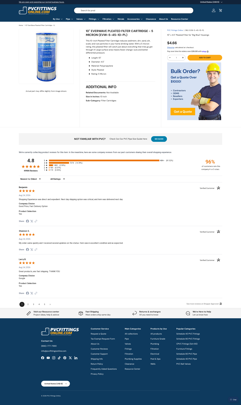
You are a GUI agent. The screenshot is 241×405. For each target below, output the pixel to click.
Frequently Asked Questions (104, 369)
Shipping (170, 47)
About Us (163, 19)
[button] (220, 10)
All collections (131, 333)
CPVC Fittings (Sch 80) (186, 343)
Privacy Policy (97, 374)
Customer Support (99, 354)
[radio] (120, 160)
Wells (152, 364)
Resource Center (179, 19)
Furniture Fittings (184, 349)
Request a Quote (98, 333)
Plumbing (154, 343)
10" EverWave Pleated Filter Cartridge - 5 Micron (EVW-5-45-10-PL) (40, 25)
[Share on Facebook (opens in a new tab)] (27, 221)
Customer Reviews (99, 349)
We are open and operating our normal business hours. (41, 2)
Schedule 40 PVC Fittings (188, 333)
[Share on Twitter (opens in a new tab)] (31, 221)
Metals (121, 19)
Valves (79, 19)
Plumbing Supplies (133, 359)
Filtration (107, 19)
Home (21, 25)
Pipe (68, 19)
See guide (159, 139)
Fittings (92, 19)
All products (156, 333)
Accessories (133, 19)
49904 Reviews (33, 171)
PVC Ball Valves (183, 364)
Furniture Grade (157, 338)
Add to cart (205, 57)
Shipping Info (97, 359)
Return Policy (97, 364)
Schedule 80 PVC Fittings (188, 338)
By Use (56, 19)
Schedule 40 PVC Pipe (186, 359)
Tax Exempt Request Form (103, 338)
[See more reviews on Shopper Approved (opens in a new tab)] (36, 221)
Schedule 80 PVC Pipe (186, 354)
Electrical (154, 354)
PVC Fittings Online (175, 30)
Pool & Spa (155, 359)
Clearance (151, 19)
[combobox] (133, 10)
